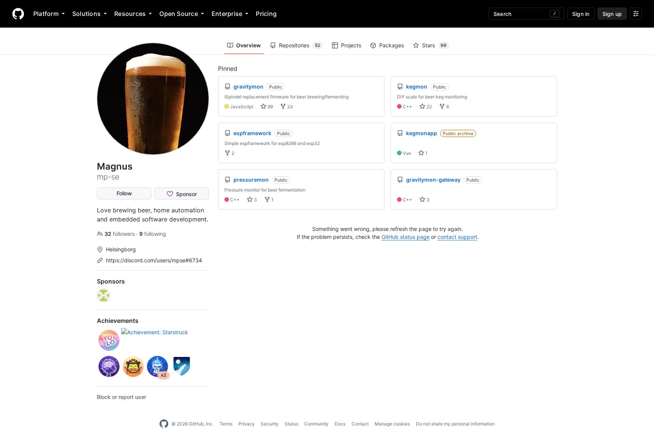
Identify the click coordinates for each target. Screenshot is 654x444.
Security (270, 424)
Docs (340, 424)
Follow (124, 193)
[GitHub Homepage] (163, 424)
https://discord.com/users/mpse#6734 (154, 260)
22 (428, 106)
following (152, 234)
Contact (360, 424)
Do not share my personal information (455, 424)
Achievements (118, 320)
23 (289, 106)
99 (269, 106)
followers (120, 234)
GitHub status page (406, 237)
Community (316, 424)
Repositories (299, 45)
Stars (434, 45)
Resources (130, 13)
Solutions (86, 13)
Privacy (246, 424)
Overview (248, 45)
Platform (46, 13)
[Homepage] (18, 14)
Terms (226, 424)
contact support (457, 237)
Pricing (266, 13)
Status (291, 424)
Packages (391, 45)
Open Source (178, 13)
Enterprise (227, 13)
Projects (351, 45)
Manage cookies (392, 424)
